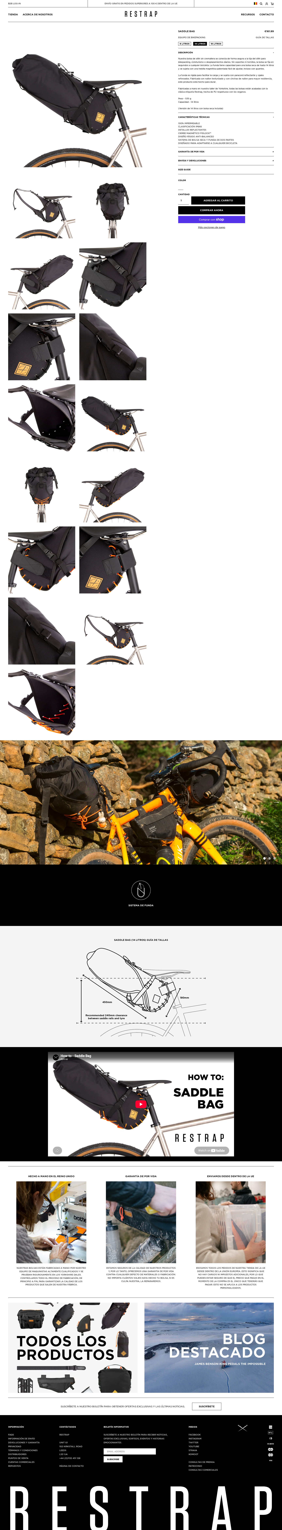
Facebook (195, 1434)
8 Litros (184, 43)
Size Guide (184, 169)
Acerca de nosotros (38, 14)
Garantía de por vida (141, 1176)
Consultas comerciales (203, 1470)
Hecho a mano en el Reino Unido (51, 1176)
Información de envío (21, 1438)
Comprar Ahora (211, 210)
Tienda (13, 14)
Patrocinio (195, 1466)
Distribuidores (17, 1454)
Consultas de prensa (202, 1462)
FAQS (11, 1434)
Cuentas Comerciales (21, 1462)
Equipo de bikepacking (191, 37)
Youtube (194, 1446)
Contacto (266, 14)
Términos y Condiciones (23, 1450)
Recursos (248, 14)
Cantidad (183, 194)
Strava (193, 1450)
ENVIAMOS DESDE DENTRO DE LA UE (230, 1176)
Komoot (193, 1454)
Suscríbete (207, 1406)
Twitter (193, 1442)
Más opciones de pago (211, 227)
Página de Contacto (71, 1466)
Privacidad (14, 1446)
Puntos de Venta (18, 1458)
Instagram (195, 1438)
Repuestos (14, 1466)
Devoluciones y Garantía (24, 1442)
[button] (276, 802)
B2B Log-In (14, 3)
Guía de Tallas (265, 37)
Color (182, 180)
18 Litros (216, 43)
